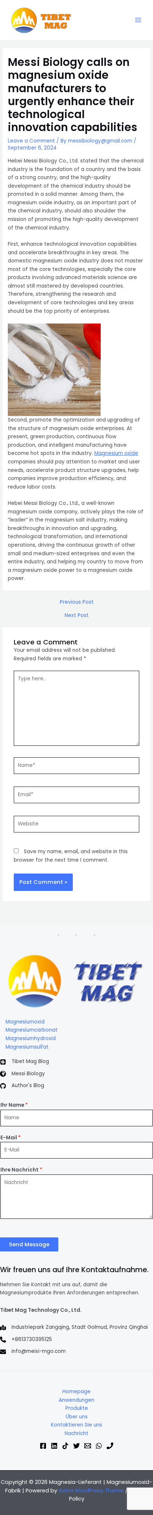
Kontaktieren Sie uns (76, 1424)
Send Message (29, 1244)
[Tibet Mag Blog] (24, 1062)
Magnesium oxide (116, 453)
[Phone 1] (110, 1445)
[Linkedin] (54, 1445)
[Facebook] (43, 1445)
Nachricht (76, 1433)
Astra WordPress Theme (91, 1490)
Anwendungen (76, 1400)
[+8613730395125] (26, 1339)
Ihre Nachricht (21, 1169)
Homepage (76, 1391)
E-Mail (10, 1137)
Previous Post (77, 602)
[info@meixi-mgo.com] (33, 1351)
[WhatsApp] (98, 1445)
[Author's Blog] (22, 1086)
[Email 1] (87, 1445)
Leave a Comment (31, 140)
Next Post (77, 615)
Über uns (77, 1416)
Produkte (76, 1408)
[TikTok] (65, 1445)
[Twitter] (76, 1445)
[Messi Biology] (22, 1074)
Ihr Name (14, 1105)
